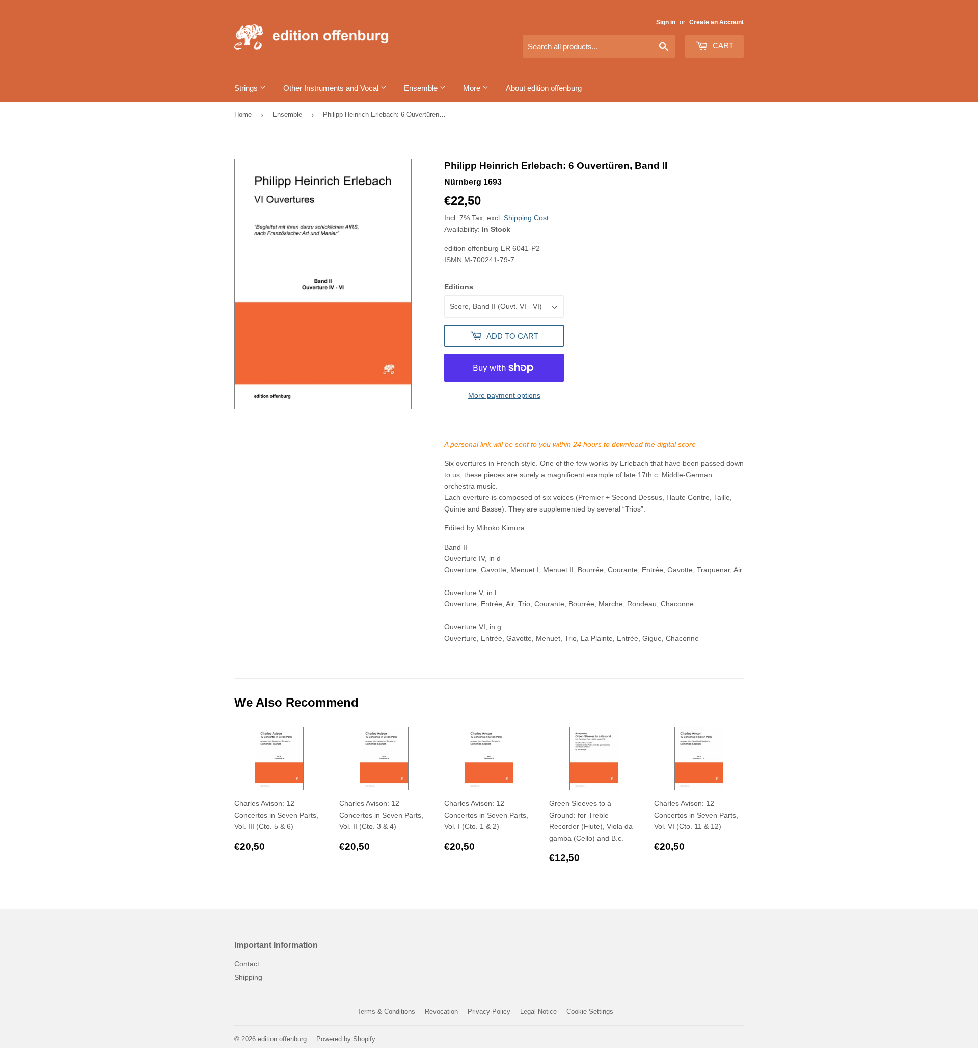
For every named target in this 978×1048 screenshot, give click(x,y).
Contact (246, 964)
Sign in (665, 22)
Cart (722, 45)
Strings (247, 88)
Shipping (248, 977)
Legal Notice (538, 1011)
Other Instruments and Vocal (332, 88)
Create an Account (716, 22)
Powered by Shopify (345, 1039)
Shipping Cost (526, 217)
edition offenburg (282, 1039)
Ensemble (422, 88)
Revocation (441, 1011)
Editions (458, 287)
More (472, 88)
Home (243, 114)
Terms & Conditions (386, 1011)
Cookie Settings (589, 1011)
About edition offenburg (544, 88)
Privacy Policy (489, 1011)
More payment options (504, 395)
